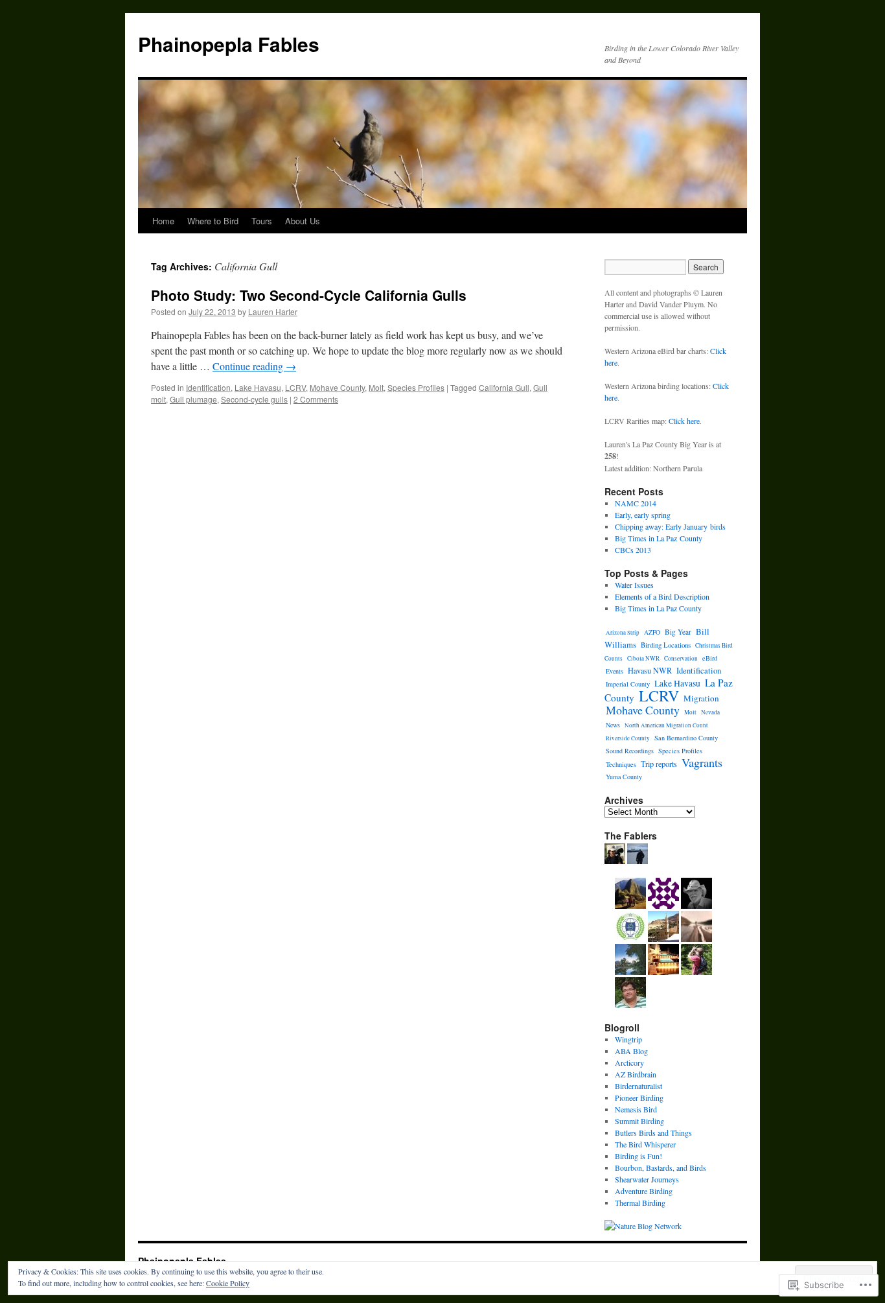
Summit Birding (639, 1121)
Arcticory (629, 1062)
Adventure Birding (643, 1191)
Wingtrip (628, 1039)
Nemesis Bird (636, 1109)
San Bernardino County (686, 737)
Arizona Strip (622, 633)
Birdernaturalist (638, 1086)
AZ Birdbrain (635, 1074)
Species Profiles (415, 387)
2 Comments (315, 399)
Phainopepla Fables (228, 44)
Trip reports (659, 763)
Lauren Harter (272, 311)
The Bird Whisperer (645, 1144)
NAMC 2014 (635, 503)
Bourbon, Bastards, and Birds (660, 1167)
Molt (376, 387)
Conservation (681, 658)
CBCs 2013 (633, 550)
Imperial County (628, 683)
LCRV (295, 387)
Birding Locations (666, 645)
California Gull (504, 387)
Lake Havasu (258, 387)
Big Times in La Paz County (658, 538)
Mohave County (337, 387)
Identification (208, 387)
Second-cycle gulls (254, 399)
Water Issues (634, 585)
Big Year (678, 632)
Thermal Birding (640, 1202)
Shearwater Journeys (647, 1179)
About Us (302, 221)
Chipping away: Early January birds (670, 526)
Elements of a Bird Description (662, 596)
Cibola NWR (643, 658)
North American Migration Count (666, 725)
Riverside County (628, 738)
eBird (709, 658)
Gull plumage (193, 399)
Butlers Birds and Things (653, 1132)
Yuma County (624, 776)
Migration (701, 698)
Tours (261, 221)
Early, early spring (643, 515)
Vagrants (702, 762)
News (613, 724)
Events (614, 670)
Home (163, 221)
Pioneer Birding (639, 1097)
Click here (684, 421)
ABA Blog (631, 1051)
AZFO (652, 632)
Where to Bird (212, 221)
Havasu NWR (650, 670)
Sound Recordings (630, 750)
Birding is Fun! (638, 1156)
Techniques (621, 764)
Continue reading (254, 366)
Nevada (710, 712)
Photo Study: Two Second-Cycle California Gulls (308, 295)
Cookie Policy (227, 1283)
